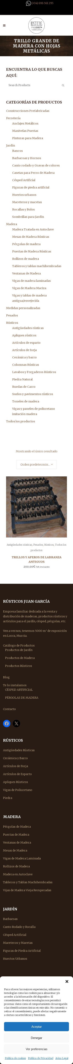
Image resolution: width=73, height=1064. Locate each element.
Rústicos (12, 323)
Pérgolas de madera (26, 244)
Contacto (9, 709)
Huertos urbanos (24, 195)
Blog (6, 677)
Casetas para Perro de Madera (33, 173)
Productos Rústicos (18, 666)
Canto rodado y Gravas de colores (36, 165)
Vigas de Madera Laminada (22, 858)
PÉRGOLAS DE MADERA (21, 697)
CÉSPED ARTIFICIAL (19, 690)
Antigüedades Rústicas (19, 750)
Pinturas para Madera (27, 138)
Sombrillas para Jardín (28, 217)
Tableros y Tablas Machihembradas (28, 882)
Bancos (17, 151)
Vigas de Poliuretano (17, 790)
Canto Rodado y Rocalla (19, 927)
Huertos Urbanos (15, 958)
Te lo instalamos (15, 685)
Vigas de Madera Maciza (29, 288)
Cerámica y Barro (15, 758)
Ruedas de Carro (23, 387)
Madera (11, 224)
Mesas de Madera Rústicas (30, 237)
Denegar (36, 1038)
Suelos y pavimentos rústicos (32, 394)
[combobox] (36, 464)
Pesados (12, 315)
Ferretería (13, 118)
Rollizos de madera (25, 259)
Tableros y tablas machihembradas (36, 266)
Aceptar (36, 1026)
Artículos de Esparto (17, 774)
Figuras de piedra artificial (30, 187)
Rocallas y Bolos (23, 209)
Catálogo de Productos (19, 645)
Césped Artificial (23, 180)
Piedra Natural (22, 379)
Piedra (7, 798)
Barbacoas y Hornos (26, 158)
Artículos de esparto (26, 343)
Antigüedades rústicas (28, 328)
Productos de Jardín (18, 650)
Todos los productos (20, 421)
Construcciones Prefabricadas (27, 111)
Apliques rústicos (24, 335)
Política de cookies (15, 1058)
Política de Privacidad (40, 1058)
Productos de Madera (20, 658)
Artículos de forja (24, 350)
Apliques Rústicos (15, 782)
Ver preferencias (36, 1049)
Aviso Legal (61, 1058)
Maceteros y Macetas (18, 943)
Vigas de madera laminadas (31, 281)
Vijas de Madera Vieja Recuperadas (27, 890)
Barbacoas (10, 919)
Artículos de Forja (15, 766)
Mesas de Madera (15, 850)
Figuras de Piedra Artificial (22, 951)
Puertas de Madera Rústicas (31, 251)
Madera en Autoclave (18, 874)
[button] (67, 981)
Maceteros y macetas (27, 202)
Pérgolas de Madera (17, 826)
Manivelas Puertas (25, 131)
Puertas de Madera (16, 834)
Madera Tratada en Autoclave (33, 229)
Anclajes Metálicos (25, 123)
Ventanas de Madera (26, 273)
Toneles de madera (25, 401)
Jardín (10, 145)
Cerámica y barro (24, 357)
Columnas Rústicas (25, 365)
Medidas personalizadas (23, 308)
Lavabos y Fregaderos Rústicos (34, 372)
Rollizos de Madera (16, 866)
